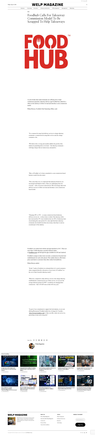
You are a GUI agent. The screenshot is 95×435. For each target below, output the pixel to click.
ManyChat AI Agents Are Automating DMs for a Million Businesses (46, 389)
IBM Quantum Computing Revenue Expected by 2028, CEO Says (66, 388)
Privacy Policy (43, 422)
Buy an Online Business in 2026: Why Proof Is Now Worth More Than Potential (27, 389)
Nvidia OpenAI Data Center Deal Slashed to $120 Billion (66, 368)
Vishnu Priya (61, 370)
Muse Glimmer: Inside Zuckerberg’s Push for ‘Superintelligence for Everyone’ (9, 389)
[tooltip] (82, 1)
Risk (28, 11)
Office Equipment (60, 416)
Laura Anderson (81, 370)
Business (59, 420)
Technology (59, 422)
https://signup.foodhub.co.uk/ (37, 313)
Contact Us (43, 420)
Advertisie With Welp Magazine (47, 418)
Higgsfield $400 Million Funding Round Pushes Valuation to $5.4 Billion (28, 369)
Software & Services (61, 418)
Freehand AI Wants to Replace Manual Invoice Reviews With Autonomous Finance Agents (84, 389)
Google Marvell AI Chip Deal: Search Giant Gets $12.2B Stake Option (8, 369)
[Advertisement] (47, 89)
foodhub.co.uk (33, 252)
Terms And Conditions (45, 424)
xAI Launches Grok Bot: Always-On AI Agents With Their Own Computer (47, 369)
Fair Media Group (29, 432)
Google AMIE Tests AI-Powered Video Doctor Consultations (84, 368)
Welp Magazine (39, 344)
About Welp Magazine (45, 416)
